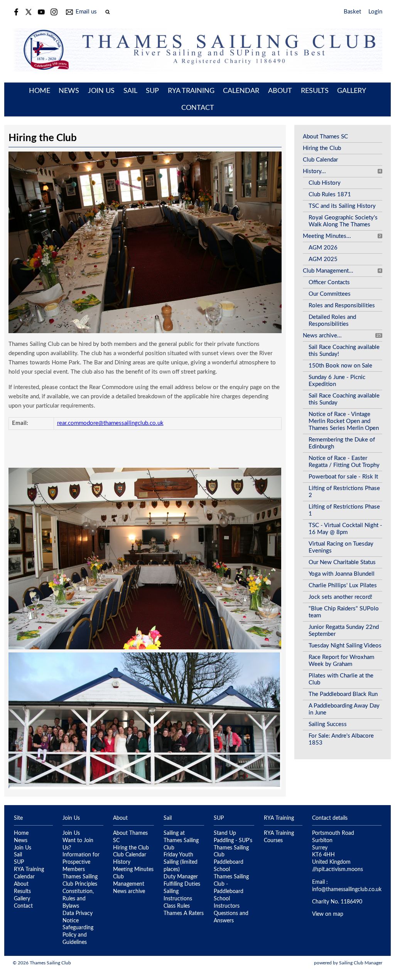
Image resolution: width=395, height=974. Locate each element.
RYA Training (191, 91)
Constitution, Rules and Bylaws (78, 899)
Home (39, 91)
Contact (197, 107)
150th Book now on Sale (340, 366)
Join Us (101, 91)
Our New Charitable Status (342, 562)
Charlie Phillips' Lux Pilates (343, 585)
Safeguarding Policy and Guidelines (77, 935)
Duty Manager (181, 877)
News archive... (322, 336)
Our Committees (330, 294)
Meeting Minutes (133, 869)
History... (314, 171)
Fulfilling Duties (182, 884)
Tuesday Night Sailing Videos (345, 646)
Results (315, 91)
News (69, 91)
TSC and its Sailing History (342, 206)
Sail (130, 91)
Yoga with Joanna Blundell (342, 574)
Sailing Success (328, 724)
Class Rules (177, 906)
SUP (152, 91)
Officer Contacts (329, 282)
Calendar (241, 91)
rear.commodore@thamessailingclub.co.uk (110, 423)
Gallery (351, 91)
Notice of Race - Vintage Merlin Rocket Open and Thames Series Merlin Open (344, 421)
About (280, 91)
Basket (352, 12)
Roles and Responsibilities (342, 305)
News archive (129, 891)
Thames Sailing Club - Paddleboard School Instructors (231, 891)
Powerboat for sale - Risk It (343, 477)
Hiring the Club (322, 148)
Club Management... (328, 271)
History (121, 862)
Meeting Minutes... (327, 236)
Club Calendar (320, 160)
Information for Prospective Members (81, 862)
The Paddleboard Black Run (343, 694)
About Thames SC (325, 137)
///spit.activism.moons (337, 869)
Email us (86, 12)
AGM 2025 (323, 259)
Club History (325, 183)
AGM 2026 (323, 248)
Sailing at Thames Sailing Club (181, 841)
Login (375, 12)
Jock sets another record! (340, 597)
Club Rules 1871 (330, 194)
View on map (327, 914)
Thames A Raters (184, 913)
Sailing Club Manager (360, 963)
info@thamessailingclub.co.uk (346, 889)
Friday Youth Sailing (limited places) (181, 862)
